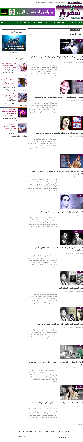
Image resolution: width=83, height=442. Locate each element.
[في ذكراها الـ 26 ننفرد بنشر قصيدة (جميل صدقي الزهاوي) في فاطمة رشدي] (71, 392)
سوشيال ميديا (28, 22)
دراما (69, 22)
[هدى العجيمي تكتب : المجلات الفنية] (71, 278)
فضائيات (39, 22)
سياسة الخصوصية (60, 2)
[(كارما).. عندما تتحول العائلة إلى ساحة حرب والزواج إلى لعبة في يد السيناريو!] (22, 67)
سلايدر (80, 40)
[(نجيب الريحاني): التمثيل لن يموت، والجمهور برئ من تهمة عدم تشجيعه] (71, 87)
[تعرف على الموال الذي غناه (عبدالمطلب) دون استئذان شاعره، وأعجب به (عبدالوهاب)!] (71, 237)
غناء (63, 22)
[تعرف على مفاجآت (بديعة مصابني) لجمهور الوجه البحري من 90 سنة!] (71, 123)
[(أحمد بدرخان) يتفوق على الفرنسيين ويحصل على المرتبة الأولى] (71, 201)
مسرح (48, 22)
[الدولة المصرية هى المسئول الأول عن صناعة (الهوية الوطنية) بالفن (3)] (22, 97)
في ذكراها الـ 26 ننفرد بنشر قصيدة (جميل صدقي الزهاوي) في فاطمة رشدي (57, 402)
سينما (56, 22)
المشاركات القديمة (76, 424)
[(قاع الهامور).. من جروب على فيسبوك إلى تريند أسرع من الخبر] (13, 43)
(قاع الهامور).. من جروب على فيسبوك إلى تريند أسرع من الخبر (14, 47)
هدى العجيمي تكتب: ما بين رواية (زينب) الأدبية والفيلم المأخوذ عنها (60, 324)
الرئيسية (77, 22)
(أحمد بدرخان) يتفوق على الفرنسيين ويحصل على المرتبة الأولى (61, 212)
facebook (44, 2)
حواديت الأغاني (77, 231)
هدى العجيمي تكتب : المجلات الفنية (70, 288)
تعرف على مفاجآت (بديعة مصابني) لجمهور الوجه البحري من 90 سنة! (59, 133)
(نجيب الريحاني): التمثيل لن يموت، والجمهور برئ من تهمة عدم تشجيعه (59, 97)
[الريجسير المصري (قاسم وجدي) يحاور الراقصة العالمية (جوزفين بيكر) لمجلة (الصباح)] (71, 161)
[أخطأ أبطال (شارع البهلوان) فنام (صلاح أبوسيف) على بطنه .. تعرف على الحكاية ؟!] (71, 352)
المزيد (38, 2)
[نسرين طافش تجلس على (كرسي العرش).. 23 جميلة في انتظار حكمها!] (22, 112)
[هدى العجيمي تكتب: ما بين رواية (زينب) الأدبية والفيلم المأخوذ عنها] (71, 314)
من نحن (51, 2)
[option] (13, 43)
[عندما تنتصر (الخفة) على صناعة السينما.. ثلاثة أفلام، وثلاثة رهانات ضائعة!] (22, 128)
